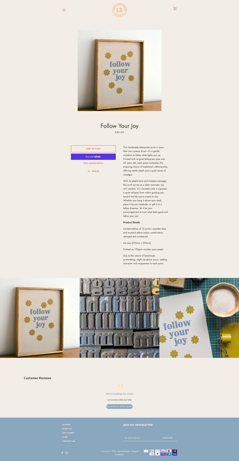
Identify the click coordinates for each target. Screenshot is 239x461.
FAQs (65, 437)
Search (66, 424)
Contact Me (68, 441)
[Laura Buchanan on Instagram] (66, 452)
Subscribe (168, 438)
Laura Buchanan (123, 451)
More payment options (93, 162)
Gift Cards (68, 433)
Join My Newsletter (138, 425)
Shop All (67, 428)
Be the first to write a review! (119, 406)
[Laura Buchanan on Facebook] (62, 452)
